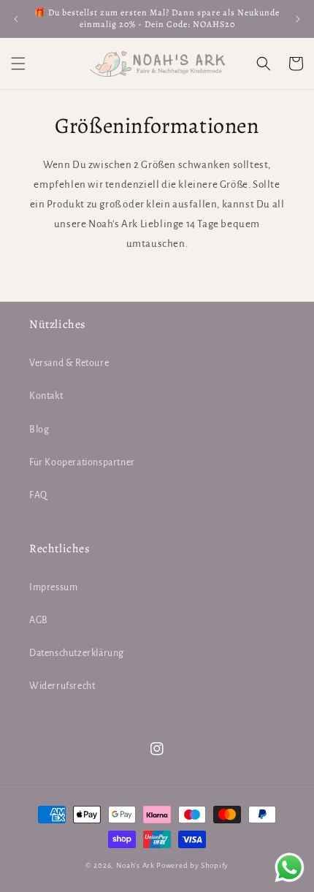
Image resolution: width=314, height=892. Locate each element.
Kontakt (46, 396)
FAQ (38, 495)
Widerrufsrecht (62, 686)
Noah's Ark (135, 865)
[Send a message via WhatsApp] (289, 867)
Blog (39, 429)
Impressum (53, 587)
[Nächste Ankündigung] (298, 19)
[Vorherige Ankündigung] (16, 19)
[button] (18, 63)
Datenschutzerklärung (76, 653)
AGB (38, 620)
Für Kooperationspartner (82, 462)
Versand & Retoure (69, 363)
